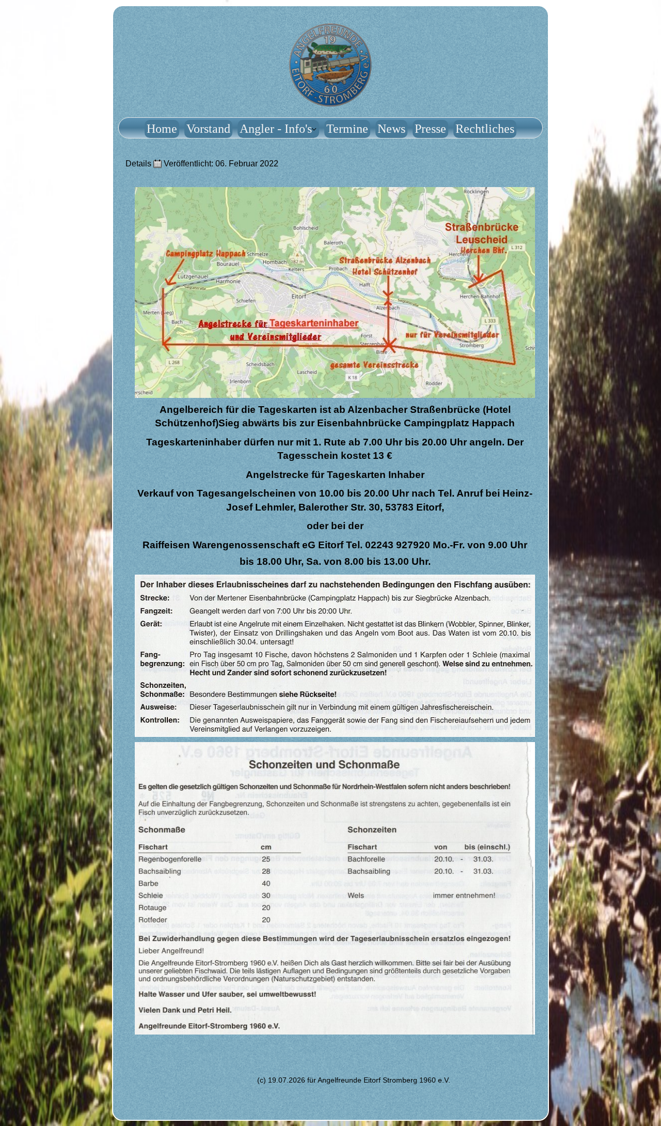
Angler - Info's (276, 128)
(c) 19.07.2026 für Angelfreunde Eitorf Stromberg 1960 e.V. (353, 1080)
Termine (347, 128)
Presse (430, 128)
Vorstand (208, 128)
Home (162, 128)
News (391, 128)
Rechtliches (484, 128)
